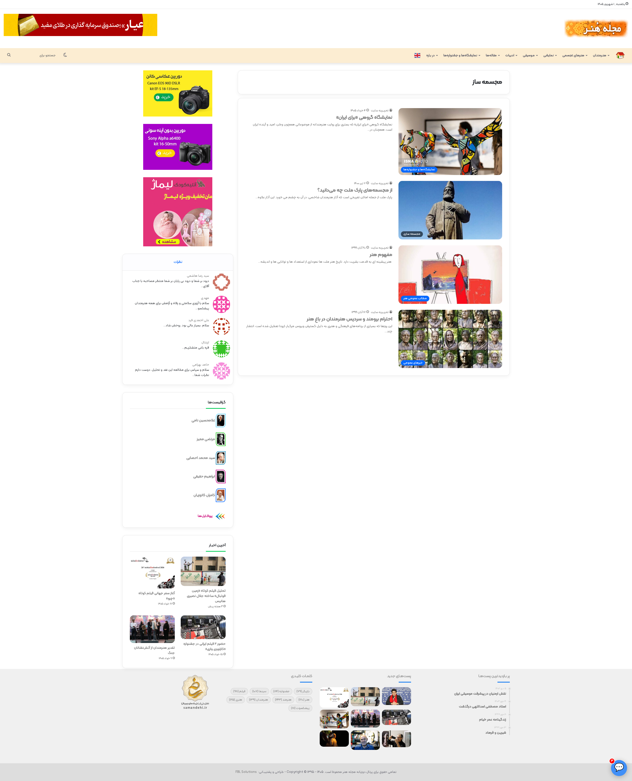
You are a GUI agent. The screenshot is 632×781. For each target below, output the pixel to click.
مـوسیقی (529, 55)
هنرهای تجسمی (573, 55)
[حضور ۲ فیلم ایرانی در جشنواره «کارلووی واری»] (203, 627)
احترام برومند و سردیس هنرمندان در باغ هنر (349, 319)
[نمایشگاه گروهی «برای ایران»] (334, 719)
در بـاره (430, 55)
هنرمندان (258, 700)
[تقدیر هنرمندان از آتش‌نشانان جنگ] (152, 629)
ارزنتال (205, 342)
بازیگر (303, 691)
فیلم (239, 691)
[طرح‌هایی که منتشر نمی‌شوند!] (365, 740)
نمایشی (548, 55)
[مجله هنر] (595, 28)
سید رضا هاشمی (198, 275)
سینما (259, 691)
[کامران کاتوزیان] (221, 495)
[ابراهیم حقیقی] (221, 476)
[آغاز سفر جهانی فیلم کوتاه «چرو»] (152, 572)
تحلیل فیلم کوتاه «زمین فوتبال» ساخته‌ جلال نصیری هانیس (206, 596)
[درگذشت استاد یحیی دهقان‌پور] (396, 738)
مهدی (205, 298)
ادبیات (509, 55)
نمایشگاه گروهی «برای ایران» (364, 117)
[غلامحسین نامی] (221, 420)
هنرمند (283, 700)
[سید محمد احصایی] (221, 457)
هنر (304, 700)
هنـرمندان (599, 55)
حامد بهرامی (200, 364)
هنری (235, 700)
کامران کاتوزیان (204, 495)
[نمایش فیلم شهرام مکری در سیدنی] (334, 738)
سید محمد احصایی (200, 458)
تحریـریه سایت (380, 110)
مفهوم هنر (381, 254)
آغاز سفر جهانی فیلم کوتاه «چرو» (156, 596)
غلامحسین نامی (203, 420)
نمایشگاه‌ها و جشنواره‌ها (460, 55)
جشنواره (281, 691)
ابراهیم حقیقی (204, 476)
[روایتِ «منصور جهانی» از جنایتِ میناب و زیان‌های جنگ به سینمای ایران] (396, 696)
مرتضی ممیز (206, 439)
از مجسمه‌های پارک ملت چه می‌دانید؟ (354, 190)
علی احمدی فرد (198, 320)
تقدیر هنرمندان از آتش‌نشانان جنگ (154, 650)
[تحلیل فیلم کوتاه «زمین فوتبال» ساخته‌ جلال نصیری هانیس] (203, 571)
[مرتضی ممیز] (221, 439)
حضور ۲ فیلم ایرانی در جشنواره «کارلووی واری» (204, 646)
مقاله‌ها (491, 55)
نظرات (178, 262)
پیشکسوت (300, 708)
